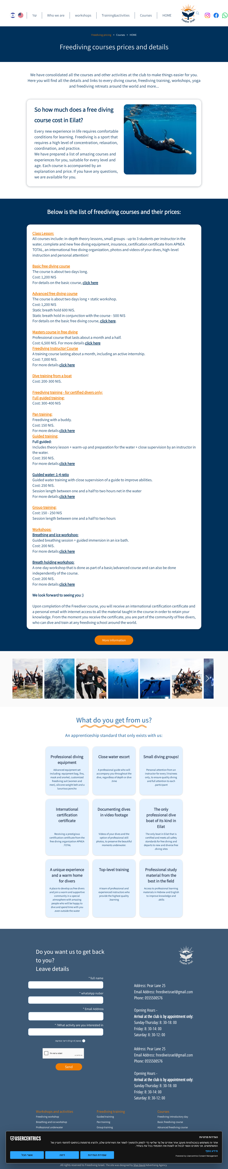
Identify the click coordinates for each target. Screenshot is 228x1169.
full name (96, 978)
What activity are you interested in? (80, 1025)
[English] (21, 15)
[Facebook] (216, 15)
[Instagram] (207, 15)
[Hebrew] (13, 15)
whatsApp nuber (92, 993)
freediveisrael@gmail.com (174, 991)
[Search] (197, 13)
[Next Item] (207, 678)
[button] (146, 15)
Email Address (94, 1009)
